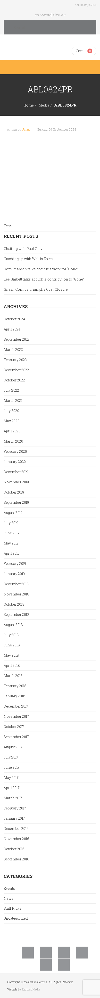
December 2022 (16, 370)
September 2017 (16, 736)
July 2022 (11, 390)
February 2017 (15, 808)
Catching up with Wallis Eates (28, 258)
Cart (79, 51)
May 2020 (11, 421)
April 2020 (12, 431)
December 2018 (16, 584)
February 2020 (15, 451)
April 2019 (11, 553)
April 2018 (12, 665)
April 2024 (12, 329)
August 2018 (13, 624)
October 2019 (14, 492)
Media (44, 105)
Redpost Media (31, 989)
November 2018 (16, 594)
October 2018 (14, 604)
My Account (43, 15)
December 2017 (16, 706)
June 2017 (11, 767)
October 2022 (14, 380)
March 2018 (13, 675)
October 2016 (14, 849)
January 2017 (14, 818)
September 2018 (16, 614)
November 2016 (16, 838)
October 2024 (14, 319)
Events (9, 888)
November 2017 (16, 716)
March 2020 (13, 441)
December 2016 (16, 828)
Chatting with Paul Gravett (25, 248)
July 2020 (11, 410)
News (8, 898)
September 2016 (16, 859)
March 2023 (13, 349)
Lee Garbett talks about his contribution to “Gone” (44, 279)
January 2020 (15, 461)
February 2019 (15, 563)
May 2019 (11, 543)
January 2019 (14, 573)
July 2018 (11, 635)
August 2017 (13, 747)
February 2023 (15, 359)
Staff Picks (12, 908)
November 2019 (16, 482)
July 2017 (11, 757)
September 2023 (17, 339)
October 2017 (14, 726)
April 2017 (11, 787)
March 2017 (13, 798)
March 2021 (13, 400)
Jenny (26, 129)
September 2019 (16, 502)
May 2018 (11, 655)
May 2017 (11, 777)
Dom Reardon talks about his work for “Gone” (41, 269)
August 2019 (13, 512)
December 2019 (16, 472)
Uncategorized (16, 918)
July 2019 (11, 522)
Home (29, 105)
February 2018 (15, 686)
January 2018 (14, 696)
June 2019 (11, 533)
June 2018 (12, 645)
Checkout (59, 15)
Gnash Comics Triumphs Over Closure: (36, 289)
